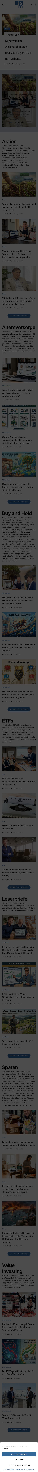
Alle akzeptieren (19, 1454)
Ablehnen (19, 1460)
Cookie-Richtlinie (9, 1469)
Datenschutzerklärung (21, 1469)
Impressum (31, 1469)
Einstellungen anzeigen (19, 1465)
